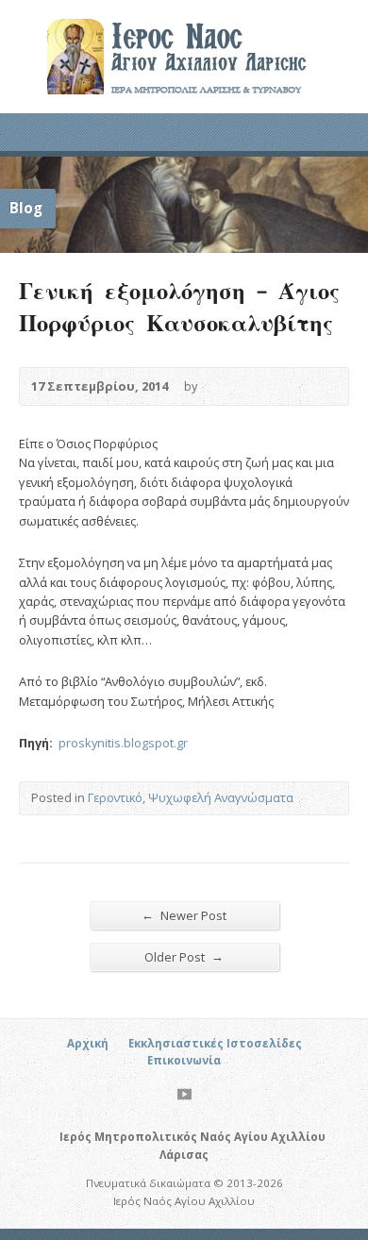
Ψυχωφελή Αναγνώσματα (220, 797)
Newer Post (184, 915)
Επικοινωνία (184, 1060)
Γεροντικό (115, 797)
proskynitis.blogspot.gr (122, 742)
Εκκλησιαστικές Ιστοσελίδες (215, 1043)
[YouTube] (184, 1094)
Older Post (184, 956)
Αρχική (88, 1043)
